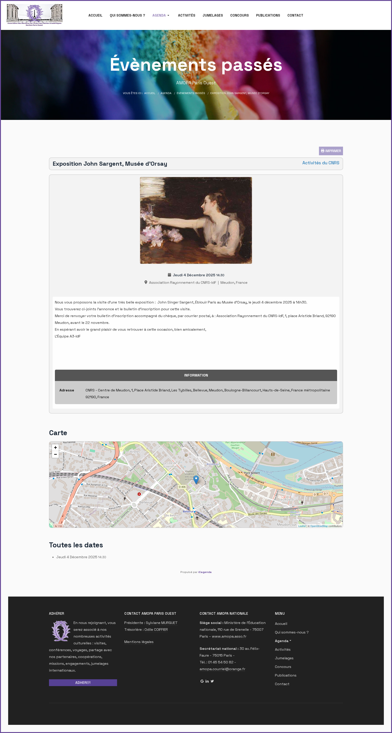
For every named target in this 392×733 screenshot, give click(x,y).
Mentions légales (139, 641)
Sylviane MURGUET (162, 622)
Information (196, 375)
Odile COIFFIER (156, 629)
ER (83, 682)
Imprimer (332, 151)
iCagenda (205, 572)
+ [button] (55, 447)
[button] (161, 15)
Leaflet (302, 526)
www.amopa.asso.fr (229, 636)
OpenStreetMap (319, 526)
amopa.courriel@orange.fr (222, 669)
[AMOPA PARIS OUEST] (34, 15)
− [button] (55, 454)
